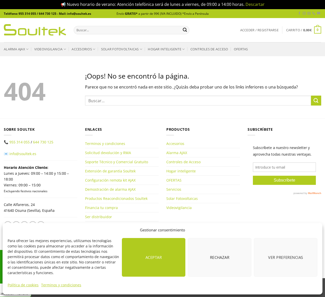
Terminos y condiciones (61, 285)
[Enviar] (185, 30)
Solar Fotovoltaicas (120, 49)
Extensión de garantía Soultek (110, 171)
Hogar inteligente (164, 49)
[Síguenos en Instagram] (304, 13)
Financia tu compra (101, 207)
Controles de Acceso (209, 49)
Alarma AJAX (14, 49)
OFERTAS (241, 49)
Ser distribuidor (98, 216)
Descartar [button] (255, 4)
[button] (259, 30)
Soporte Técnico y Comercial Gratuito (116, 161)
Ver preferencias (285, 257)
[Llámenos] (313, 13)
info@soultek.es (22, 153)
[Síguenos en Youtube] (318, 13)
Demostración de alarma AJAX (110, 189)
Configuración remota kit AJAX (110, 180)
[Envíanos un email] (309, 13)
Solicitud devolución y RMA (108, 152)
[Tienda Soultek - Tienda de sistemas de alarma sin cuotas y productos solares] (35, 30)
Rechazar (220, 257)
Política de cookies (23, 285)
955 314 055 (19, 142)
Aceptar (153, 257)
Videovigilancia (48, 49)
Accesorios (82, 49)
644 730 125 (43, 142)
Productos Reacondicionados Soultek (116, 198)
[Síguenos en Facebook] (299, 13)
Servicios (173, 189)
